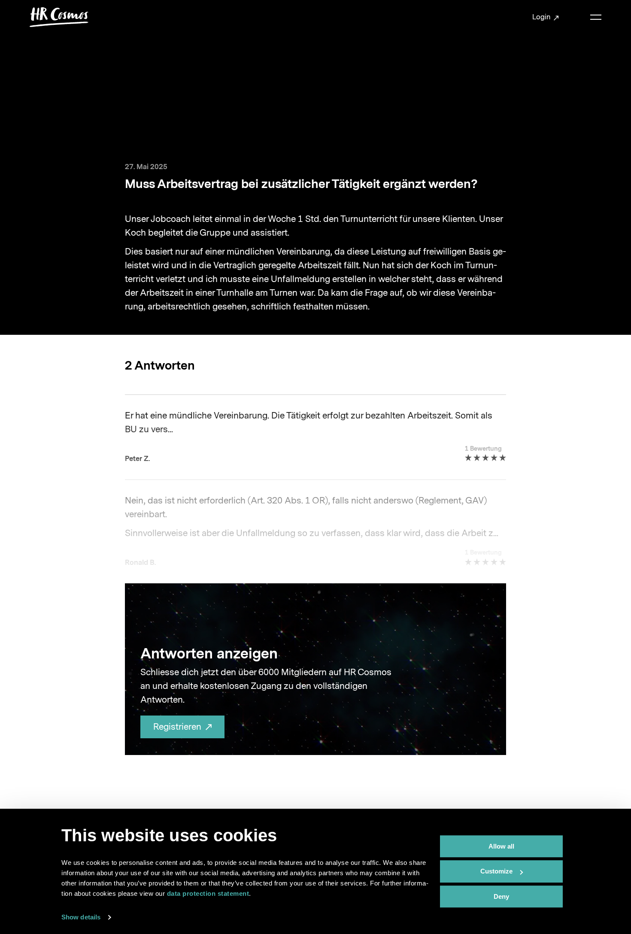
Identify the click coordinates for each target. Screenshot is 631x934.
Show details (80, 917)
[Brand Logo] (59, 17)
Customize (496, 871)
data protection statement (208, 893)
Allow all (501, 846)
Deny (501, 896)
